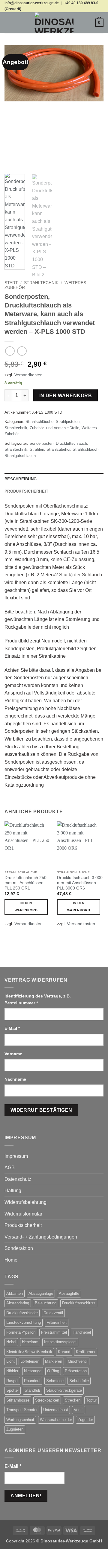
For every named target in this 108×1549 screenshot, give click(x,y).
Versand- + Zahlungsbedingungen (40, 1236)
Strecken (72, 1400)
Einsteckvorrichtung (23, 1322)
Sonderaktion (18, 1248)
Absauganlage (40, 1293)
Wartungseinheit (20, 1419)
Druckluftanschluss (78, 1303)
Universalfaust (55, 1410)
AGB (9, 1167)
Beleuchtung (45, 1303)
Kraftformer (85, 1352)
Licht (10, 1361)
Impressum (16, 1156)
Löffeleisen (29, 1361)
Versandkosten (28, 374)
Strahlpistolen (68, 421)
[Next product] (9, 351)
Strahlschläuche (39, 421)
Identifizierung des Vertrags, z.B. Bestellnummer (37, 999)
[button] (8, 22)
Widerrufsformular (23, 1213)
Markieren (53, 1361)
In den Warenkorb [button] (26, 906)
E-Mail (12, 1028)
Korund (64, 1352)
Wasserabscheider (56, 1419)
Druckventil (53, 1313)
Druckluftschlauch (71, 443)
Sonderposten (41, 443)
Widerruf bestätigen (41, 1110)
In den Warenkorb (65, 395)
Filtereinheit (56, 1322)
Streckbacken (47, 1400)
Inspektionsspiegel (60, 1342)
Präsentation (76, 1371)
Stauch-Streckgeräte (64, 1390)
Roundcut (32, 1381)
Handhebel (82, 1332)
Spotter (12, 1390)
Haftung (12, 1190)
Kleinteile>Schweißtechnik (29, 1352)
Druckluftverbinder (22, 1313)
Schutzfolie (79, 1381)
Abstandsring (17, 1303)
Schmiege (55, 1381)
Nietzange (32, 1371)
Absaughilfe (69, 1293)
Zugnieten (14, 1429)
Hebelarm (30, 1342)
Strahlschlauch (85, 449)
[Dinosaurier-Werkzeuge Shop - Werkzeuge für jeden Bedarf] (54, 22)
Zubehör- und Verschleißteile (54, 428)
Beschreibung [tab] (20, 479)
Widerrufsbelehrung (25, 1202)
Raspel (12, 1381)
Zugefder (85, 1419)
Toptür (91, 1400)
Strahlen (37, 449)
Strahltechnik (41, 283)
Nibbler (12, 1371)
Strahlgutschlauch (20, 455)
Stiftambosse (17, 1400)
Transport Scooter (22, 1410)
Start (11, 283)
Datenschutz (17, 1179)
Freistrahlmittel (54, 1332)
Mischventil (78, 1361)
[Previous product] (21, 351)
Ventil (78, 1410)
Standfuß (32, 1390)
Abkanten (14, 1293)
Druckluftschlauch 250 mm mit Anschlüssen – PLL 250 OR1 (25, 882)
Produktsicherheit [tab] (26, 491)
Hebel (11, 1342)
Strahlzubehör (58, 449)
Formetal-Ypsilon (20, 1332)
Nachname (15, 1079)
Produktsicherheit (23, 1225)
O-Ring (53, 1371)
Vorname (13, 1053)
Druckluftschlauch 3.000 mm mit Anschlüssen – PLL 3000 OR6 (80, 882)
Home (10, 1259)
